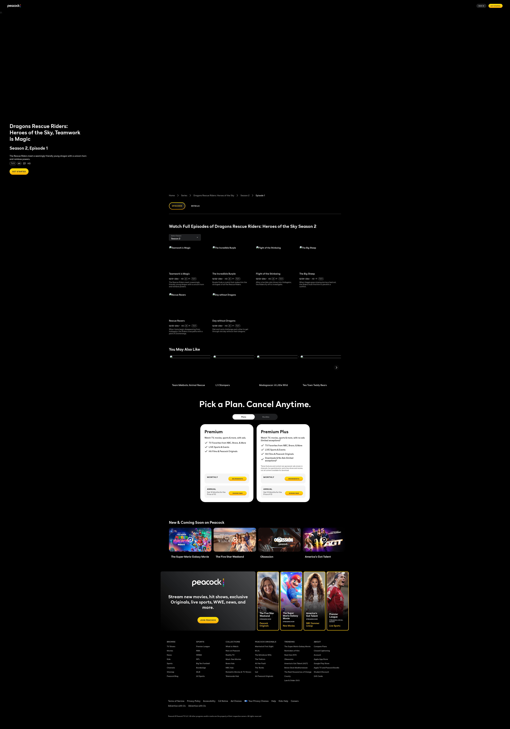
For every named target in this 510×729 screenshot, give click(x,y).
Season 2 (245, 195)
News (169, 655)
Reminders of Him (291, 650)
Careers (295, 701)
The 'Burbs (259, 667)
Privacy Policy (193, 701)
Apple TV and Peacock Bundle (326, 667)
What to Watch (232, 646)
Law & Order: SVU (292, 680)
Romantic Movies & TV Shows (238, 672)
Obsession (288, 659)
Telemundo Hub (232, 676)
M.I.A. (257, 650)
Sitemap (170, 672)
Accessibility (209, 701)
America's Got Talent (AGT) (296, 663)
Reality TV (230, 655)
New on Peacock (233, 650)
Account (317, 655)
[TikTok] (324, 699)
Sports (170, 663)
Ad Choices (236, 701)
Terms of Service (176, 701)
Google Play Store (321, 663)
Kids (169, 659)
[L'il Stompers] (234, 368)
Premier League (203, 646)
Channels (171, 667)
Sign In (481, 6)
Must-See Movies (233, 659)
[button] (190, 540)
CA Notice (223, 701)
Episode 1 (260, 195)
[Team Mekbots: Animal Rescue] (190, 368)
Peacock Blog (172, 676)
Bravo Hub (230, 663)
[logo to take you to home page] (14, 6)
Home (172, 195)
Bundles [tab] (265, 417)
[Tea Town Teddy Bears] (321, 368)
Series (184, 195)
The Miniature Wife (263, 655)
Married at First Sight (264, 646)
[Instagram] (338, 699)
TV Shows (171, 646)
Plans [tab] (243, 417)
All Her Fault (260, 663)
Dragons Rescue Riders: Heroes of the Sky (214, 195)
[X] (317, 707)
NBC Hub (229, 667)
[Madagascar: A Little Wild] (277, 368)
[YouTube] (331, 699)
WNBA (199, 655)
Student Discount (321, 672)
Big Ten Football (203, 663)
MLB (198, 672)
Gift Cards (318, 676)
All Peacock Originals (264, 676)
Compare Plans (320, 646)
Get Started (495, 6)
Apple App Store (321, 659)
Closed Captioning (322, 650)
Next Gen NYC (290, 655)
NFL (198, 659)
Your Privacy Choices (258, 701)
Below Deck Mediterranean (296, 667)
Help (273, 701)
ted (256, 672)
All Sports (200, 676)
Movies (170, 650)
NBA (198, 650)
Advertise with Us (177, 705)
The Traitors (260, 659)
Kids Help (283, 701)
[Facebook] (317, 699)
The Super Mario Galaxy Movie (297, 646)
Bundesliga (201, 667)
